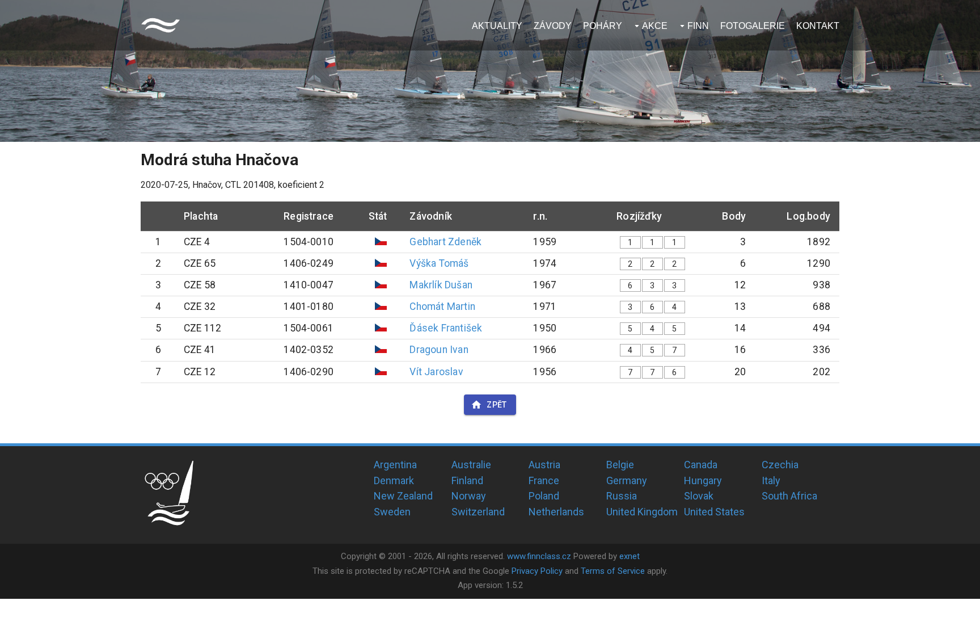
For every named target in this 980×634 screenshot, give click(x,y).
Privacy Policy (537, 571)
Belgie (620, 465)
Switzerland (478, 512)
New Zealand (403, 496)
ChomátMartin (442, 306)
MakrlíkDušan (440, 285)
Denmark (394, 480)
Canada (700, 465)
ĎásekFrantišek (445, 328)
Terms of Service (613, 571)
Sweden (392, 512)
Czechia (780, 465)
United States (714, 512)
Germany (626, 480)
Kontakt (817, 26)
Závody (553, 26)
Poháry (602, 26)
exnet (629, 556)
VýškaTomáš (438, 263)
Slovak (698, 496)
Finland (467, 480)
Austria (544, 465)
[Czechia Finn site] (160, 25)
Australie (471, 465)
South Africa (789, 496)
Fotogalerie (752, 26)
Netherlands (556, 512)
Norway (468, 496)
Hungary (703, 480)
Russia (621, 496)
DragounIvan (438, 349)
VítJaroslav (436, 371)
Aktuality (497, 26)
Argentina (395, 465)
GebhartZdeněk (445, 241)
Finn (698, 26)
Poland (544, 496)
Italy (771, 480)
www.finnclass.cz (539, 556)
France (544, 480)
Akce (655, 26)
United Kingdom (642, 512)
